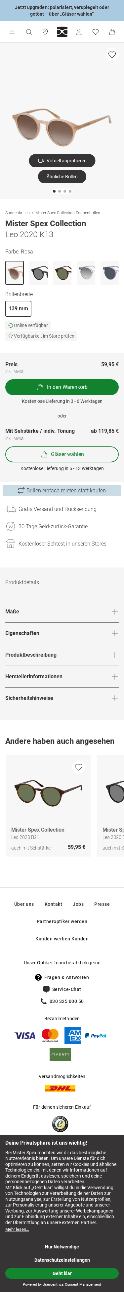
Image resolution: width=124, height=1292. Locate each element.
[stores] (45, 32)
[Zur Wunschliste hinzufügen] (112, 54)
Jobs (78, 904)
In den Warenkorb (67, 387)
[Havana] (62, 273)
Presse (102, 904)
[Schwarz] (38, 273)
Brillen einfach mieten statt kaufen (66, 490)
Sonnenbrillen (17, 212)
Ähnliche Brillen (62, 176)
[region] (62, 807)
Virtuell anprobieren (67, 160)
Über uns (24, 904)
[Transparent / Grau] (86, 273)
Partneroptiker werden (62, 921)
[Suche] (28, 32)
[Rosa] (14, 273)
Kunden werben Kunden (62, 938)
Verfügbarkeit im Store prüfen (44, 336)
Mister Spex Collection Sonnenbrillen (67, 212)
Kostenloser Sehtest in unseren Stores (62, 543)
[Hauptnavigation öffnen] (12, 32)
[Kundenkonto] (78, 32)
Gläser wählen (67, 454)
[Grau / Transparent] (110, 273)
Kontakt (53, 904)
